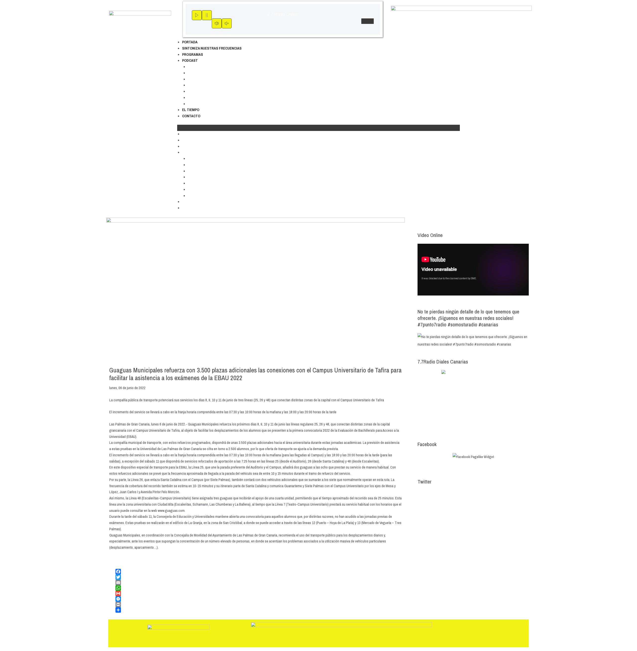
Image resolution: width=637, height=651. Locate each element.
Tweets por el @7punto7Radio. (439, 493)
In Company (198, 85)
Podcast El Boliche (204, 73)
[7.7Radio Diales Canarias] (473, 400)
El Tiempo (190, 109)
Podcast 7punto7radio (208, 66)
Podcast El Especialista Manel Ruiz (218, 91)
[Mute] (217, 23)
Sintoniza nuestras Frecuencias (212, 48)
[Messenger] (258, 599)
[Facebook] (258, 571)
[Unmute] (227, 23)
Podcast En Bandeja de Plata (213, 97)
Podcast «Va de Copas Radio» (214, 104)
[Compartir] (258, 610)
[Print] (258, 604)
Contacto (191, 115)
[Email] (258, 582)
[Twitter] (258, 577)
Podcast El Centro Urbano (210, 79)
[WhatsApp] (258, 588)
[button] (318, 128)
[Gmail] (258, 593)
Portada (190, 42)
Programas (192, 54)
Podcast (190, 60)
